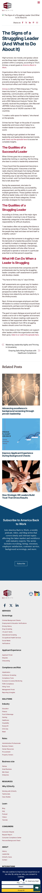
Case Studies (6, 797)
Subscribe (21, 563)
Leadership (5, 854)
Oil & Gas (5, 729)
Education (5, 708)
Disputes (5, 658)
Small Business (7, 769)
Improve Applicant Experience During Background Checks (17, 454)
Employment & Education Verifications (14, 623)
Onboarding (6, 661)
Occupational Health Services (11, 637)
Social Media (6, 640)
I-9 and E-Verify (7, 632)
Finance (4, 711)
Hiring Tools (6, 686)
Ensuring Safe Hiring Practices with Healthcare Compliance (22, 352)
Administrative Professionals (11, 743)
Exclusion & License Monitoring (12, 681)
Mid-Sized (5, 772)
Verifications (6, 643)
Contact (4, 860)
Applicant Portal (7, 655)
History (4, 851)
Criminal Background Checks (11, 620)
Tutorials (5, 820)
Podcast (4, 814)
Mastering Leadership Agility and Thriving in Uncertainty (22, 346)
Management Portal (8, 689)
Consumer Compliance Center (11, 837)
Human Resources (8, 749)
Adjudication (6, 672)
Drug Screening (7, 629)
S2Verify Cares (7, 857)
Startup (4, 766)
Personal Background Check (11, 840)
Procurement (6, 752)
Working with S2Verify (9, 791)
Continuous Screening (9, 675)
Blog (3, 808)
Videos (4, 817)
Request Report (7, 834)
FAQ (3, 811)
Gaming (4, 717)
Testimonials (6, 794)
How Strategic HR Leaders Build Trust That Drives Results (18, 496)
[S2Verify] (7, 10)
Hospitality (5, 723)
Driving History (7, 626)
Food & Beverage (7, 714)
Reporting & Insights (8, 692)
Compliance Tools (8, 678)
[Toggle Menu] (38, 2)
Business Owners (7, 746)
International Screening (9, 635)
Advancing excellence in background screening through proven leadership (18, 411)
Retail (4, 731)
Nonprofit (5, 726)
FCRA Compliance (8, 684)
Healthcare (5, 720)
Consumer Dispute (8, 832)
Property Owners (7, 755)
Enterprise (5, 775)
